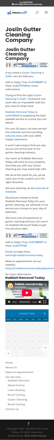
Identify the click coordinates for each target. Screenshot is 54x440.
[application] (27, 293)
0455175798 (19, 85)
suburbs (10, 135)
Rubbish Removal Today (20, 112)
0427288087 (36, 82)
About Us (11, 367)
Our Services (13, 377)
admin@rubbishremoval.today (24, 255)
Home (9, 362)
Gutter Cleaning (17, 399)
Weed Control (16, 385)
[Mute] (39, 301)
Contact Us (12, 409)
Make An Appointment (19, 372)
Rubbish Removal (18, 380)
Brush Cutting (16, 394)
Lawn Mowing (16, 390)
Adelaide (15, 132)
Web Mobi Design (35, 435)
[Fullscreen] (44, 301)
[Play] (9, 301)
